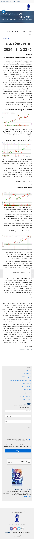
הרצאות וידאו (27, 374)
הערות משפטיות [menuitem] (26, 535)
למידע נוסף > (27, 496)
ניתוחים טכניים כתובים (25, 393)
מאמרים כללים (27, 390)
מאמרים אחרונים (26, 386)
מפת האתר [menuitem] (8, 532)
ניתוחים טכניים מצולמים (25, 396)
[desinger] (17, 536)
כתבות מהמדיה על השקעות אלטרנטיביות (20, 380)
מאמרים (3, 1)
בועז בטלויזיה (27, 370)
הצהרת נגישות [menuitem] (7, 535)
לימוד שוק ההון (27, 383)
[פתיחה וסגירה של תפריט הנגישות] (3, 12)
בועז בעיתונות (9, 1)
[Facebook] (5, 38)
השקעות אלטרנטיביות (25, 377)
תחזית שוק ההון (17, 1)
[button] (3, 7)
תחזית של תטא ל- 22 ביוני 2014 (22, 19)
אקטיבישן (27, 346)
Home (30, 19)
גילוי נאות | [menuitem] (16, 535)
